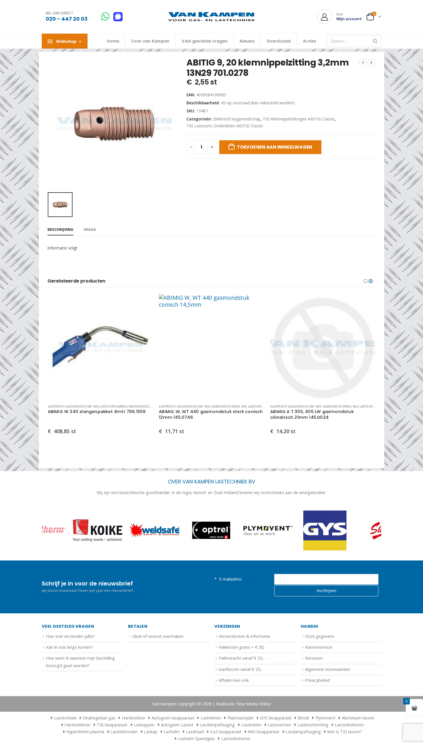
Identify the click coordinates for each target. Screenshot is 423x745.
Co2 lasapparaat (225, 731)
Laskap (150, 731)
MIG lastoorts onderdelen (152, 406)
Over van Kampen (150, 41)
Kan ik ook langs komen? (69, 647)
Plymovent (325, 718)
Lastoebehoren (349, 724)
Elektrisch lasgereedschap (236, 119)
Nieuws (247, 41)
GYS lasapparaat (275, 718)
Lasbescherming (312, 724)
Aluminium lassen (358, 718)
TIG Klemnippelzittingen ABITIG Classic (299, 119)
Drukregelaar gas (99, 718)
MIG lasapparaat (263, 731)
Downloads (279, 41)
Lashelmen (211, 718)
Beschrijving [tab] (60, 229)
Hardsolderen (77, 724)
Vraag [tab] (89, 229)
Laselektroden (124, 731)
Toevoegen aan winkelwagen (274, 147)
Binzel (303, 718)
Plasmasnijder (240, 718)
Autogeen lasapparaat (173, 718)
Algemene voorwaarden (327, 669)
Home (113, 41)
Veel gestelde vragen (205, 41)
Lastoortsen (279, 724)
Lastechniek (65, 718)
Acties (309, 41)
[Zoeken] (375, 41)
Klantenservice (318, 647)
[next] (371, 63)
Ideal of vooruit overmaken (158, 636)
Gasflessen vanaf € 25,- (241, 669)
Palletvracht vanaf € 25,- (242, 658)
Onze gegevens (319, 636)
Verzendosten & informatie (244, 636)
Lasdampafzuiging (217, 724)
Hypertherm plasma (85, 731)
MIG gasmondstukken (110, 406)
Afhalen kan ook (234, 680)
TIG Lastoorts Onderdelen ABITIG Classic (224, 125)
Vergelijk (143, 317)
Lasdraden (251, 724)
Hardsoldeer (133, 718)
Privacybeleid (317, 680)
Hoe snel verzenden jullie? (70, 636)
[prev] (363, 63)
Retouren (314, 658)
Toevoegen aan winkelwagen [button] (143, 304)
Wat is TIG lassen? (344, 731)
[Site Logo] (211, 17)
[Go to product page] (100, 347)
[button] (365, 281)
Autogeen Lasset (177, 724)
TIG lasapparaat (112, 724)
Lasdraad (195, 731)
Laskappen (144, 724)
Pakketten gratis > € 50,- (242, 647)
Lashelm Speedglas (196, 738)
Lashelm (172, 731)
